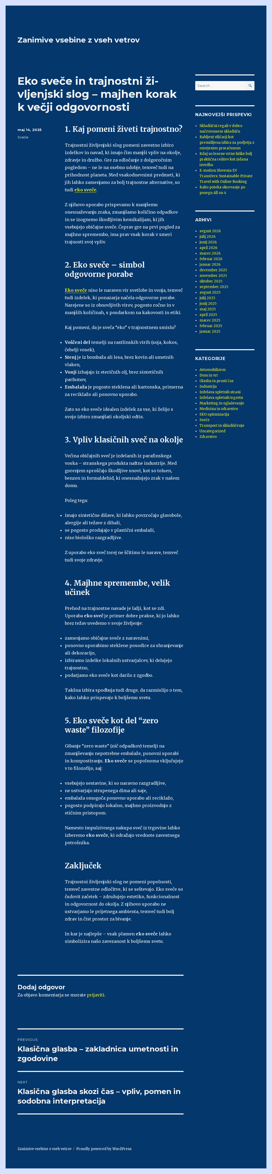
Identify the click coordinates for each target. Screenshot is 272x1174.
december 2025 (213, 270)
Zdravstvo (208, 436)
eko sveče (85, 189)
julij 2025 (207, 298)
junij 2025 (207, 303)
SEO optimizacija (214, 414)
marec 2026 (209, 253)
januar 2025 (209, 331)
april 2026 (208, 248)
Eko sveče (76, 290)
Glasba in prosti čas (216, 381)
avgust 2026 (210, 231)
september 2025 (213, 287)
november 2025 (213, 275)
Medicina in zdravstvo (218, 409)
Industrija (208, 386)
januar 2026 (209, 264)
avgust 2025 (209, 292)
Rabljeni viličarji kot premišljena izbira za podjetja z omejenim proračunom (226, 142)
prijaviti (95, 995)
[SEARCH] (249, 85)
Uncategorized (212, 431)
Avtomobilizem (212, 370)
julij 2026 (207, 236)
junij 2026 (208, 242)
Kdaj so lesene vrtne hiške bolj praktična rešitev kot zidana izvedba (225, 159)
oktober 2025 (210, 281)
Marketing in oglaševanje (221, 403)
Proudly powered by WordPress (103, 1149)
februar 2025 (210, 326)
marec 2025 (209, 320)
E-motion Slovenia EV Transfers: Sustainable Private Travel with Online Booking (226, 176)
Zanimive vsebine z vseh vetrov (79, 39)
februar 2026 (210, 259)
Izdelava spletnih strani (220, 392)
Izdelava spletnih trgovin (221, 397)
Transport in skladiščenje (221, 425)
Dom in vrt (208, 375)
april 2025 (208, 314)
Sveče (23, 137)
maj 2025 (207, 309)
